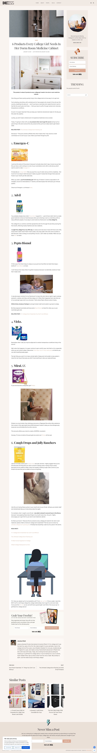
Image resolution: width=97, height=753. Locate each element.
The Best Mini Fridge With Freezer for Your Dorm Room (55, 712)
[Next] (63, 697)
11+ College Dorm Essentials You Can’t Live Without (34, 314)
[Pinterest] (91, 3)
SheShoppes (89, 750)
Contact (59, 2)
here (31, 187)
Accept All (25, 747)
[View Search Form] (93, 3)
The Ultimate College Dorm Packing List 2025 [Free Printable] (51, 667)
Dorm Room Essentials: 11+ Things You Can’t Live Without (22, 667)
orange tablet (23, 172)
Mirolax (44, 435)
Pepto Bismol (19, 266)
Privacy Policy (6, 750)
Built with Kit (36, 631)
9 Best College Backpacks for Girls (20, 544)
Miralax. (33, 385)
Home (37, 2)
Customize (8, 747)
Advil (15, 235)
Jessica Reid (21, 641)
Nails (53, 2)
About (42, 2)
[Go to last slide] (9, 697)
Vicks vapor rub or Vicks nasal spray (42, 350)
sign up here (43, 601)
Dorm (36, 40)
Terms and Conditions (16, 750)
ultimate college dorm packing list (20, 524)
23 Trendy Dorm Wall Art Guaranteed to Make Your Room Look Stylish (17, 712)
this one (21, 605)
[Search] (85, 95)
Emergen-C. (26, 168)
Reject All (17, 747)
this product (32, 216)
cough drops (31, 463)
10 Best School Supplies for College (20, 540)
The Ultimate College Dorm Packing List (31, 129)
